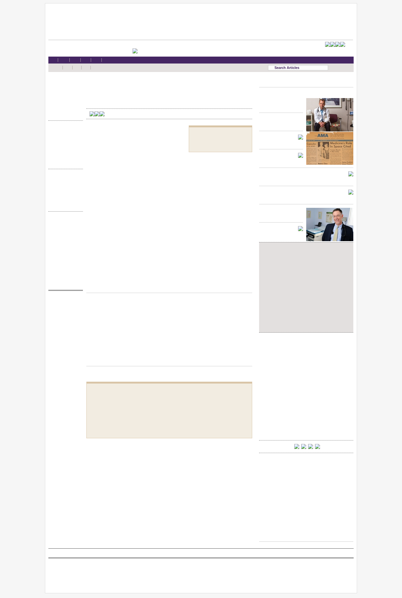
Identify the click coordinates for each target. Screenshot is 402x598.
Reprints (64, 259)
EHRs (64, 89)
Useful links (64, 271)
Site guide (64, 265)
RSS (64, 223)
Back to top (169, 287)
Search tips (64, 235)
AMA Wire (64, 302)
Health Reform (64, 83)
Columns (64, 193)
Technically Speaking (64, 156)
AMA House (64, 108)
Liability (64, 102)
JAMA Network (64, 320)
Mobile (64, 229)
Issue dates (64, 180)
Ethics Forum (64, 138)
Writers (64, 204)
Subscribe (64, 241)
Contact (64, 283)
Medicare (64, 95)
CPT (64, 308)
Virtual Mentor (64, 332)
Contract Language (64, 132)
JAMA (64, 314)
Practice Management (64, 150)
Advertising (64, 253)
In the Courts (64, 144)
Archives (64, 199)
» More (64, 114)
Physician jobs (64, 338)
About (64, 277)
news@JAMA (64, 326)
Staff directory (64, 247)
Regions (64, 186)
